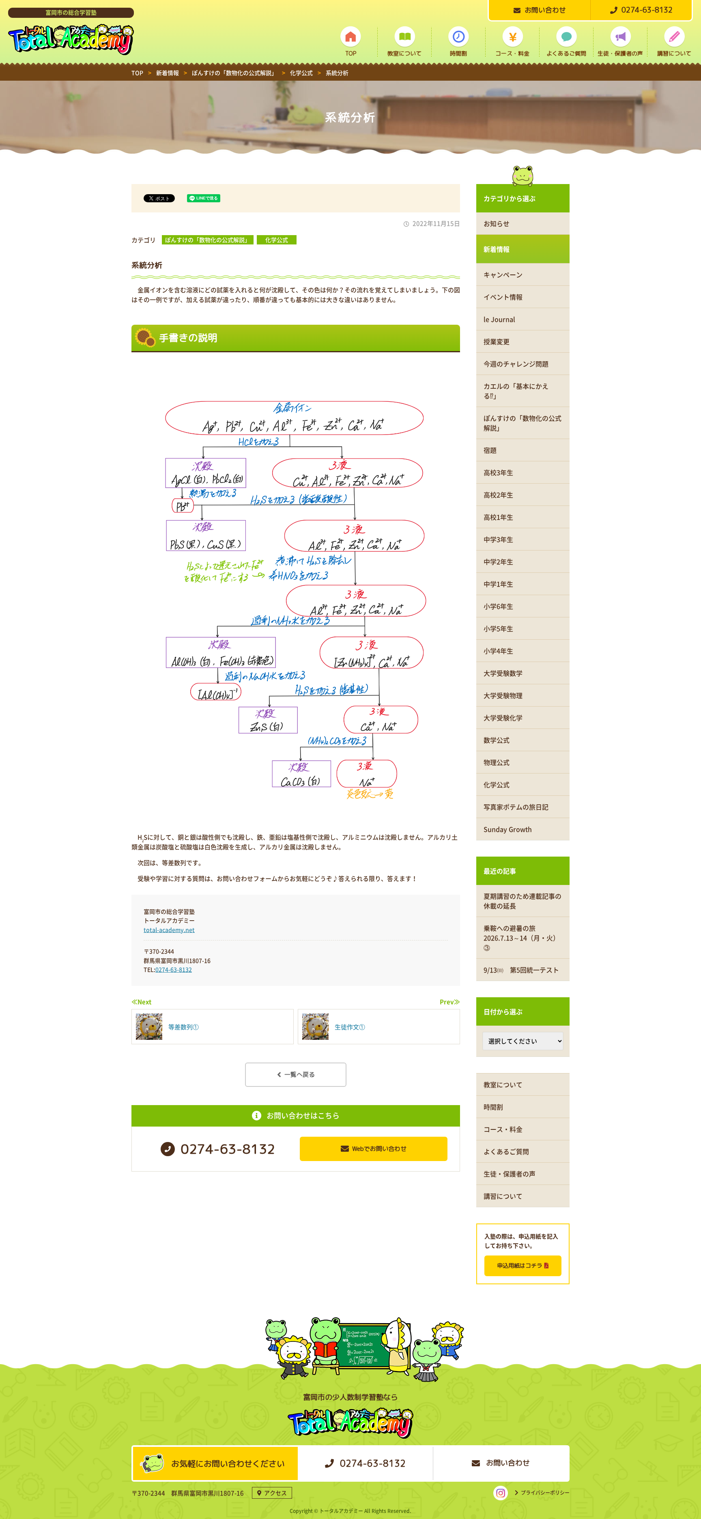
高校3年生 (498, 472)
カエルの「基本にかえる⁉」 (516, 391)
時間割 (458, 53)
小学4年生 (498, 651)
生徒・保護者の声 (620, 53)
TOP (350, 53)
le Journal (499, 319)
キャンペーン (503, 274)
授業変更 (497, 341)
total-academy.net (169, 930)
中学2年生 (498, 561)
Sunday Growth (508, 829)
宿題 (490, 450)
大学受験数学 (503, 673)
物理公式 (497, 762)
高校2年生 (498, 494)
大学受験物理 (503, 695)
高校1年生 (498, 517)
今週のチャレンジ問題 (516, 364)
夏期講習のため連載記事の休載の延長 (522, 901)
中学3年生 (498, 539)
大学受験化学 (503, 717)
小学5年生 (498, 628)
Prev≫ (450, 1001)
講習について (674, 53)
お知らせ (497, 223)
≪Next (141, 1001)
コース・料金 (512, 53)
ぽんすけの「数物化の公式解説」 (207, 240)
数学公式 (497, 740)
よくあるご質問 (566, 53)
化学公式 (276, 240)
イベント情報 (503, 297)
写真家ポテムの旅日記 (516, 807)
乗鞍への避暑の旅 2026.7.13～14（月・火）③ (521, 937)
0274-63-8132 (173, 969)
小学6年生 (498, 606)
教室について (404, 53)
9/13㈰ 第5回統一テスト (521, 970)
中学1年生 (498, 584)
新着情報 (497, 249)
